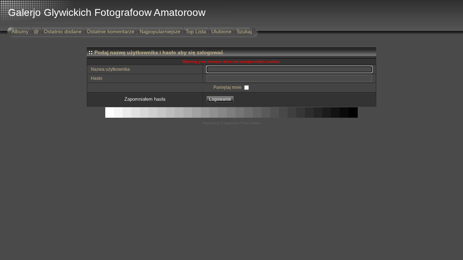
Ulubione (221, 31)
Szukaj (244, 31)
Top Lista (196, 31)
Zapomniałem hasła (144, 99)
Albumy (20, 31)
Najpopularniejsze (160, 31)
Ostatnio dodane (63, 31)
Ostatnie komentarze (111, 31)
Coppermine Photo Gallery (241, 123)
